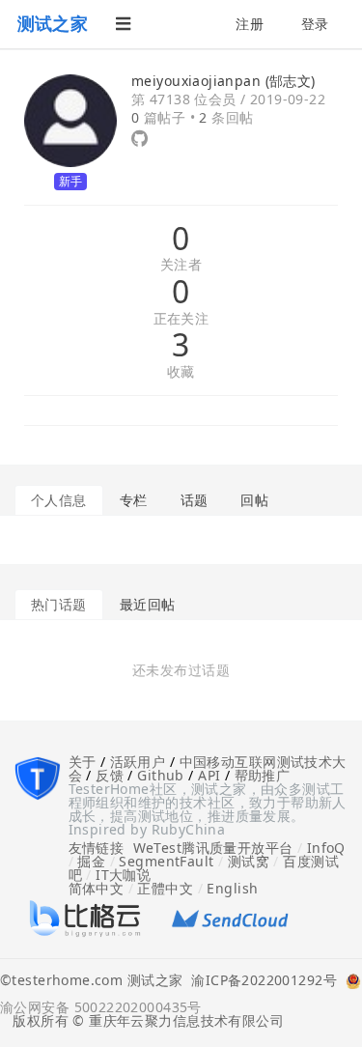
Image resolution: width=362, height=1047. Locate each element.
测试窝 (248, 861)
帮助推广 (263, 775)
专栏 (134, 500)
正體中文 (165, 888)
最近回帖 (148, 604)
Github (160, 775)
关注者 (181, 265)
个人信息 (59, 500)
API (209, 775)
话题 (195, 500)
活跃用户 (138, 761)
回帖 (254, 500)
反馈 (110, 775)
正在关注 (181, 319)
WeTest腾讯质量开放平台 (213, 847)
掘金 (91, 861)
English (232, 888)
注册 (250, 23)
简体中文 (97, 888)
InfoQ (326, 847)
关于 (83, 761)
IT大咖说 (123, 874)
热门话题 (59, 604)
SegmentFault (166, 861)
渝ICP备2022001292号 (259, 981)
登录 (315, 23)
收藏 (181, 372)
